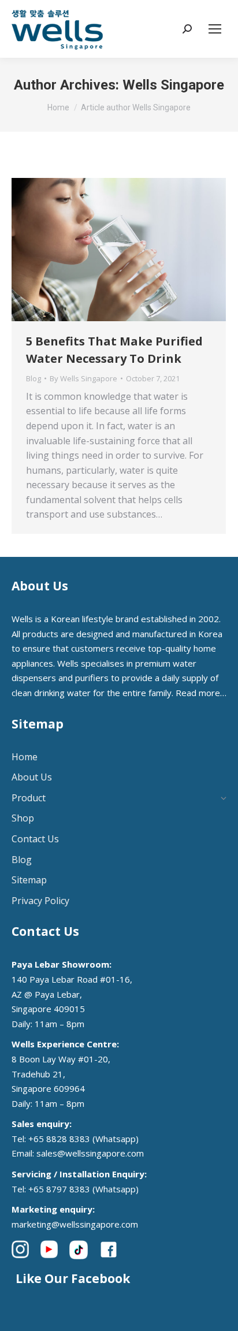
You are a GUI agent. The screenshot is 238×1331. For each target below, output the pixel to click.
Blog (33, 378)
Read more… (201, 692)
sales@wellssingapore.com (90, 1153)
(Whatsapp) (115, 1138)
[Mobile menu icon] (214, 28)
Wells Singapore (173, 85)
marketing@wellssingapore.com (75, 1224)
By (83, 378)
